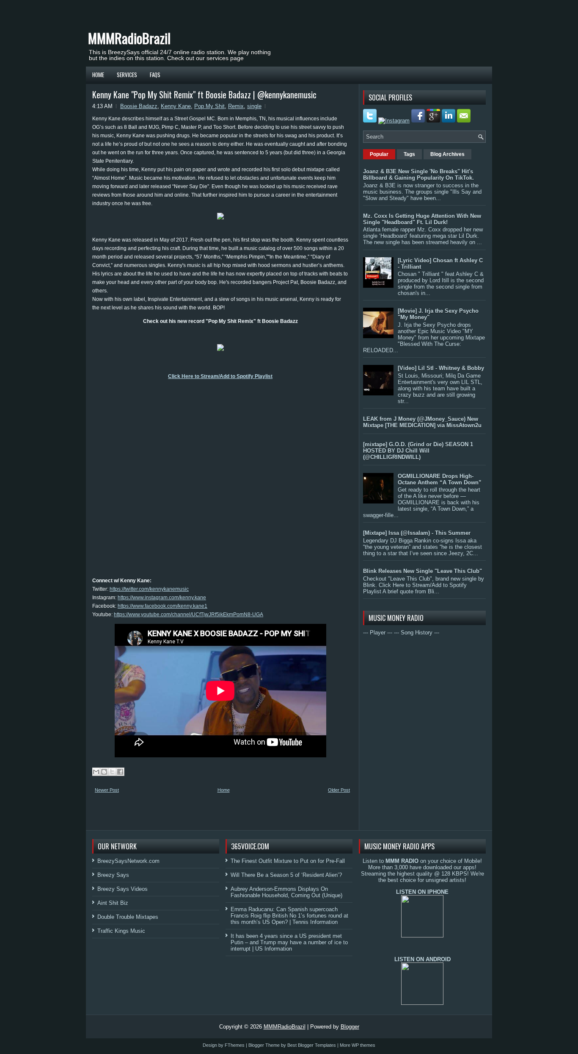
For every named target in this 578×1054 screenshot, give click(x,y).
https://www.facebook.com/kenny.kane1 (162, 606)
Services (127, 74)
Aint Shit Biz (112, 903)
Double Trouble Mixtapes (127, 917)
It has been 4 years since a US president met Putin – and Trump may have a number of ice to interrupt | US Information (289, 942)
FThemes (235, 1045)
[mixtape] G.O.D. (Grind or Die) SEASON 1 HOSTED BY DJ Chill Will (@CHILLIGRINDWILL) (418, 450)
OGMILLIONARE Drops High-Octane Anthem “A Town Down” (440, 479)
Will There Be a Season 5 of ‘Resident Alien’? (286, 875)
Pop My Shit (209, 106)
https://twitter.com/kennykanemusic (149, 589)
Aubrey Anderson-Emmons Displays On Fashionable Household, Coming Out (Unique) (286, 892)
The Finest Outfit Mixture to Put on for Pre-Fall (288, 861)
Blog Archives (447, 154)
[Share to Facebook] (120, 772)
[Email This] (96, 772)
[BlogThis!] (104, 772)
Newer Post (107, 790)
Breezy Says (113, 875)
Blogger (350, 1026)
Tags (409, 154)
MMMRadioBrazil (129, 38)
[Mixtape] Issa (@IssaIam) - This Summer (417, 533)
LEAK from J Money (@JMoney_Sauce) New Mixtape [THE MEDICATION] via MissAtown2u (422, 422)
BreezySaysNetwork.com (128, 861)
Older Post (339, 790)
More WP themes (357, 1045)
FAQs (155, 74)
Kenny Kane (176, 106)
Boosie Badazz (138, 106)
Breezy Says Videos (122, 889)
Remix (236, 106)
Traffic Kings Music (121, 931)
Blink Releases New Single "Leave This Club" (422, 571)
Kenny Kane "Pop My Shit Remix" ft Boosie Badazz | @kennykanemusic (204, 94)
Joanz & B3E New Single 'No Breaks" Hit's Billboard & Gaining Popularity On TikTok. (418, 174)
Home (98, 74)
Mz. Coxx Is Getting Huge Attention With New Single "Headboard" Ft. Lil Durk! (422, 219)
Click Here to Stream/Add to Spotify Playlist (220, 376)
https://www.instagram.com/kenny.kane (162, 598)
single (254, 106)
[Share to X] (112, 772)
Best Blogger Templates (311, 1045)
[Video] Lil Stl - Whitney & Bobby (441, 368)
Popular (379, 154)
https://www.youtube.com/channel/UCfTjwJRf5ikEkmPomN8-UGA (188, 614)
